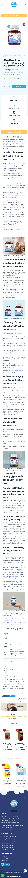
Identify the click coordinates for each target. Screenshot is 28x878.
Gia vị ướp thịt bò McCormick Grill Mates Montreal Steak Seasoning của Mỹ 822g (7, 745)
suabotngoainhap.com (16, 576)
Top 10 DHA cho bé (13, 233)
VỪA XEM (14, 714)
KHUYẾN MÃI (14, 724)
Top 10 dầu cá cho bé (14, 296)
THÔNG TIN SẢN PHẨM (14, 132)
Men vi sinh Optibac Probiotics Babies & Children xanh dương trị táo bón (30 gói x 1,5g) (7, 781)
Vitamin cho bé (23, 699)
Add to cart (19, 86)
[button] (2, 5)
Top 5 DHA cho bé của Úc (16, 370)
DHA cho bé (23, 701)
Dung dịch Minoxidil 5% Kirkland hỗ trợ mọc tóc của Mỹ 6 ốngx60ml (20, 745)
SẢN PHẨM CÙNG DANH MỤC (14, 759)
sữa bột (20, 569)
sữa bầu (5, 572)
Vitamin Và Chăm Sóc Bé (13, 699)
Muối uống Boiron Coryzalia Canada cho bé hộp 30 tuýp (21, 780)
